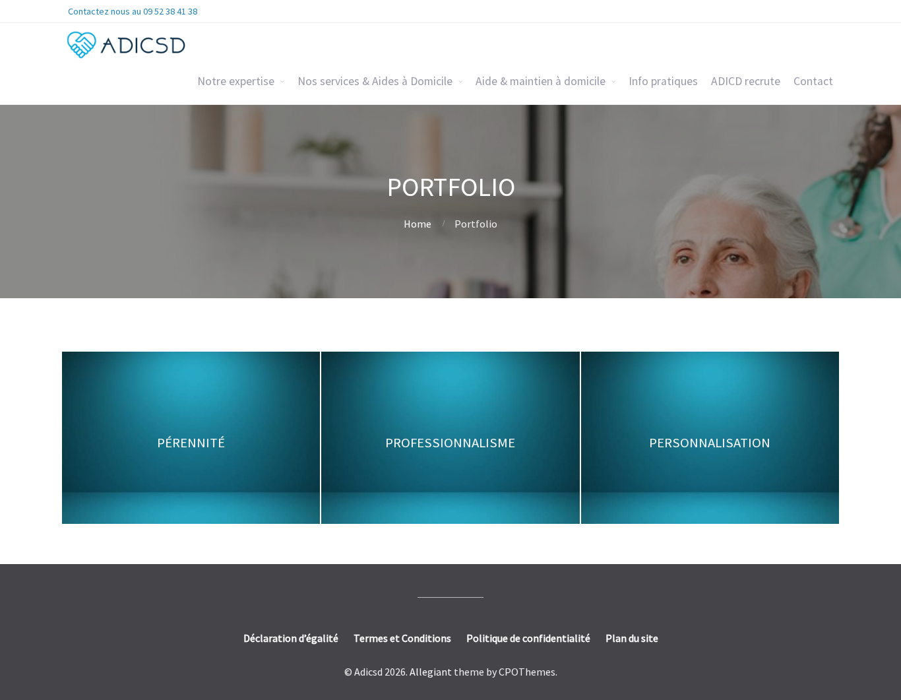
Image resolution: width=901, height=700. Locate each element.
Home (417, 223)
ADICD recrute (745, 81)
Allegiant (431, 671)
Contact (813, 81)
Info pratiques (663, 81)
